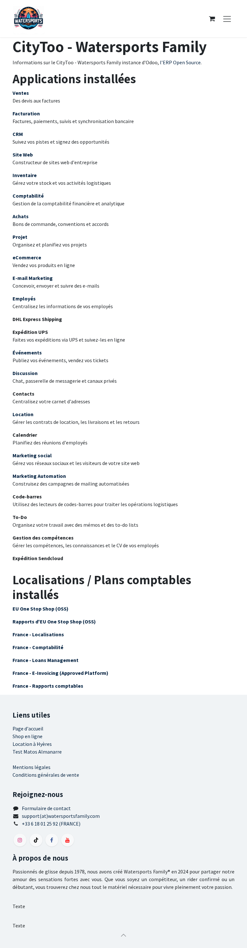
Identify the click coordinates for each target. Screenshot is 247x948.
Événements (27, 352)
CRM (18, 134)
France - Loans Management (45, 660)
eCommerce (27, 257)
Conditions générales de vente (46, 775)
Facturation (26, 113)
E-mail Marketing (33, 278)
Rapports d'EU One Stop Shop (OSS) (54, 621)
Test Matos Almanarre (37, 751)
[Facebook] (51, 840)
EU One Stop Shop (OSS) (41, 608)
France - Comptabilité (38, 647)
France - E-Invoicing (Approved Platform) (60, 673)
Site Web (23, 154)
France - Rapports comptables (48, 686)
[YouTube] (67, 840)
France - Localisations (38, 634)
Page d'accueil (28, 728)
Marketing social (32, 455)
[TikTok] (36, 840)
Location (23, 414)
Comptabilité (28, 195)
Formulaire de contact (46, 808)
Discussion (25, 373)
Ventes (21, 93)
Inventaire (25, 175)
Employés (24, 298)
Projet (20, 237)
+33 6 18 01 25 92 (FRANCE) (51, 823)
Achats (21, 216)
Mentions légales (31, 767)
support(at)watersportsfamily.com (61, 816)
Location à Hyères (32, 744)
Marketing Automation (39, 476)
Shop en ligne (27, 736)
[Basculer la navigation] (227, 18)
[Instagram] (20, 840)
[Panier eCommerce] (212, 18)
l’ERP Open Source (180, 62)
